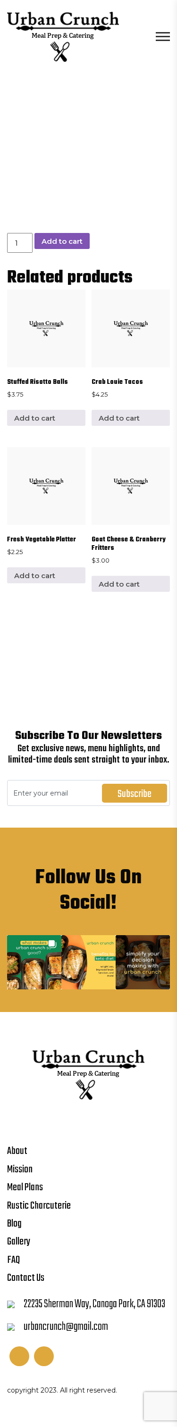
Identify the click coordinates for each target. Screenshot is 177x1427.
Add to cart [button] (34, 418)
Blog (14, 1224)
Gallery (18, 1242)
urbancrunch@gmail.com (66, 1327)
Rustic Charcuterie (39, 1206)
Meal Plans (25, 1187)
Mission (20, 1170)
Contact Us (25, 1278)
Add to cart (62, 241)
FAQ (13, 1260)
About (17, 1151)
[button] (34, 962)
